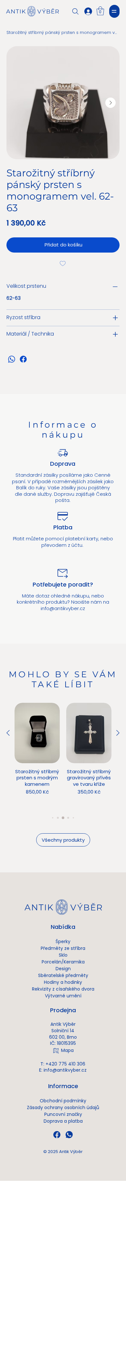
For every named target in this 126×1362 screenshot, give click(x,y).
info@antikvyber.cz (63, 608)
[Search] (75, 11)
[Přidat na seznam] (63, 263)
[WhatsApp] (11, 359)
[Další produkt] (118, 733)
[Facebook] (23, 359)
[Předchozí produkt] (8, 733)
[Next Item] (110, 103)
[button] (100, 10)
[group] (63, 755)
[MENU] (114, 11)
